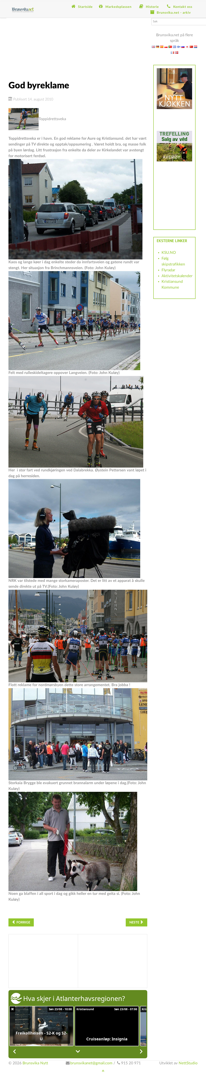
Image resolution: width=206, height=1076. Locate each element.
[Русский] (182, 47)
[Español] (161, 47)
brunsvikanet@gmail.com (91, 1063)
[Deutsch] (157, 47)
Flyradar (168, 270)
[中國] (191, 47)
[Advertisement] (77, 46)
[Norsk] (176, 52)
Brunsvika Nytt (35, 1063)
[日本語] (187, 47)
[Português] (170, 47)
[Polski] (166, 47)
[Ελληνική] (174, 47)
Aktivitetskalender (177, 276)
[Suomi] (178, 47)
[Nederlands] (195, 47)
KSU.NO (169, 253)
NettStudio (188, 1063)
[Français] (172, 52)
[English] (153, 47)
